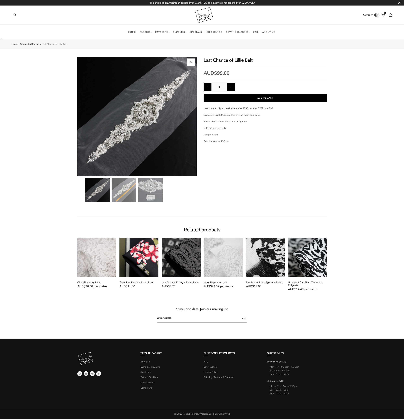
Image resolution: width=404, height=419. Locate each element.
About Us (145, 361)
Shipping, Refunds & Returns (218, 377)
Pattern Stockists (149, 377)
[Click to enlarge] (191, 62)
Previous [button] (78, 264)
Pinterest (92, 373)
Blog (86, 373)
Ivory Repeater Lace (215, 282)
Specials (196, 32)
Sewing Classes (237, 32)
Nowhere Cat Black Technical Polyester (305, 284)
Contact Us (146, 387)
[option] (137, 116)
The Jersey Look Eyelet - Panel (264, 282)
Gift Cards (214, 32)
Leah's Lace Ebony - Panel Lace (180, 282)
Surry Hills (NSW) (276, 361)
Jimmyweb (224, 413)
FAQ (255, 32)
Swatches (145, 372)
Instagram (79, 373)
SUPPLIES (179, 32)
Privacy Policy (210, 372)
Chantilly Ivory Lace (89, 282)
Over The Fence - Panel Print (136, 282)
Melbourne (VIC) (275, 381)
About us (268, 32)
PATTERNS (161, 32)
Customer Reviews (150, 366)
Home (132, 32)
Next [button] (326, 264)
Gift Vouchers (210, 366)
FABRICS (145, 32)
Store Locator (147, 382)
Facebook (98, 373)
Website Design (207, 413)
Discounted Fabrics (29, 44)
